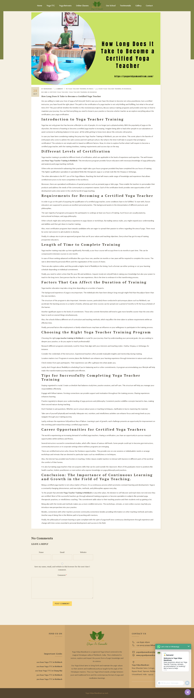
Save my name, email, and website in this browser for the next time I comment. (62, 568)
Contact (149, 5)
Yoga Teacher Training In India (80, 89)
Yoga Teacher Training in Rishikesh (83, 92)
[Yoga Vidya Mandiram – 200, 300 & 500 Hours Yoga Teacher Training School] (97, 5)
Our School (111, 5)
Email (62, 552)
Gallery (138, 5)
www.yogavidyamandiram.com (148, 655)
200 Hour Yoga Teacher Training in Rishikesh (113, 89)
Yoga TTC (51, 5)
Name (41, 552)
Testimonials (125, 5)
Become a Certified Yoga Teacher (54, 92)
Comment (62, 575)
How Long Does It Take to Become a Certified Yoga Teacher (71, 96)
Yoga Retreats (65, 5)
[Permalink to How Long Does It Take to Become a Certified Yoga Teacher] (95, 84)
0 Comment (58, 89)
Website (83, 552)
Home (39, 5)
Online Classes (82, 5)
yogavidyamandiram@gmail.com (149, 652)
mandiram (48, 89)
